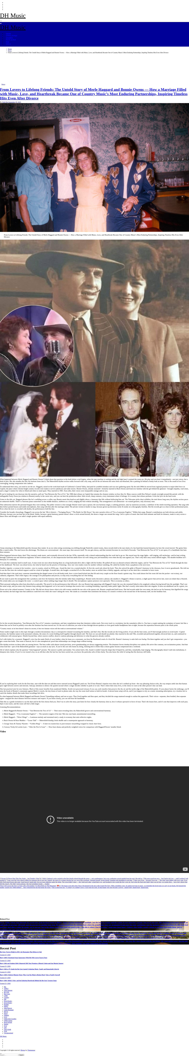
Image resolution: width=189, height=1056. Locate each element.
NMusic (6, 1015)
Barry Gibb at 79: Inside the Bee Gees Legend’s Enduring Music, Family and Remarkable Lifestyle (29, 969)
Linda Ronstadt (8, 1010)
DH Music (13, 15)
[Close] (1, 1053)
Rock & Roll (11, 40)
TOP (5, 1031)
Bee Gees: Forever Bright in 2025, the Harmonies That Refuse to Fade (21, 952)
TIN (5, 1028)
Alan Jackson (8, 990)
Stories (6, 1024)
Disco (8, 44)
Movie (6, 1012)
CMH (6, 996)
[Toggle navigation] (1, 23)
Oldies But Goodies (10, 1019)
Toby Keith (7, 1029)
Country (9, 38)
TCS (5, 1026)
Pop (7, 42)
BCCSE (6, 992)
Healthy (6, 1004)
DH (5, 999)
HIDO (6, 1006)
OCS (5, 1017)
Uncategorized (8, 1033)
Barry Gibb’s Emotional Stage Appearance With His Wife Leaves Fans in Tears (23, 957)
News (3, 84)
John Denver (8, 1008)
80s (5, 987)
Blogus (23, 1050)
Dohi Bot (5, 102)
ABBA (6, 988)
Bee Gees (7, 994)
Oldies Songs (11, 36)
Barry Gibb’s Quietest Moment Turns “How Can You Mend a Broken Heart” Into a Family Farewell (30, 975)
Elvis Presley (8, 1001)
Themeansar (31, 1050)
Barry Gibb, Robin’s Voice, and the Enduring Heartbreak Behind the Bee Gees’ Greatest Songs (28, 980)
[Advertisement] (59, 69)
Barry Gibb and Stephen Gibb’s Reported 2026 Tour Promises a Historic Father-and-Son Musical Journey (31, 963)
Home (8, 33)
